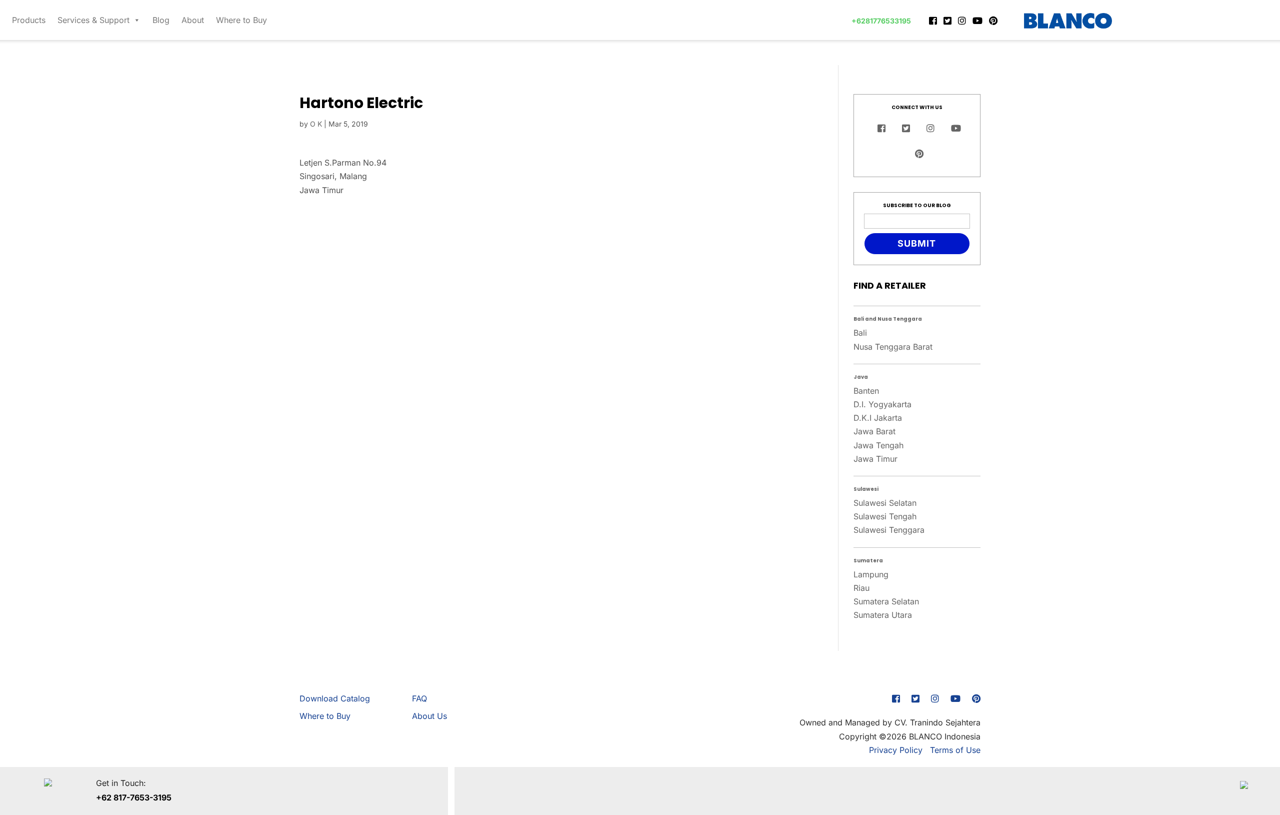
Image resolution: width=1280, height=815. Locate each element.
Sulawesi (866, 489)
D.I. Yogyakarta (883, 404)
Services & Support (94, 20)
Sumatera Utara (883, 615)
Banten (866, 391)
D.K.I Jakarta (878, 418)
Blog (161, 20)
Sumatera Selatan (886, 601)
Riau (862, 588)
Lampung (871, 574)
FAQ (419, 698)
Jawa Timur (876, 459)
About (193, 20)
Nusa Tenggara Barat (893, 347)
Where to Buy (241, 20)
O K (316, 124)
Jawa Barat (875, 431)
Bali (860, 333)
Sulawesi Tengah (885, 516)
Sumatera (868, 560)
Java (861, 377)
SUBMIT (917, 243)
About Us (429, 716)
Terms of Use (955, 750)
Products (29, 20)
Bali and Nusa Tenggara (888, 319)
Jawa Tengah (879, 445)
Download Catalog (335, 698)
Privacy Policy (895, 750)
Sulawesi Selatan (885, 503)
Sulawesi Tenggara (889, 530)
